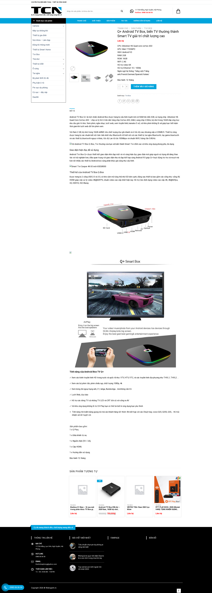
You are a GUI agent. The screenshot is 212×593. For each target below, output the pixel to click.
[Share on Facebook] (120, 101)
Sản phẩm (110, 21)
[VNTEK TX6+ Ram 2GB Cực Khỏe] (139, 489)
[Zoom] (72, 68)
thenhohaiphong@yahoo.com (46, 564)
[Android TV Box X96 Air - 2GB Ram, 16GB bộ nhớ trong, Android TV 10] (110, 489)
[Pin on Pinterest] (133, 101)
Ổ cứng (36, 68)
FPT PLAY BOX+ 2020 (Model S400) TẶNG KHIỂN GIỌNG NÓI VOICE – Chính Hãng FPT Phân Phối (168, 508)
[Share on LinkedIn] (137, 101)
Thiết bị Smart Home (42, 49)
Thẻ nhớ (36, 59)
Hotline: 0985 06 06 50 (144, 12)
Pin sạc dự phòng (40, 87)
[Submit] (122, 11)
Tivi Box (36, 54)
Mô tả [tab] (72, 111)
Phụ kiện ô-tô (38, 83)
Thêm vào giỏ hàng (143, 86)
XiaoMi (36, 97)
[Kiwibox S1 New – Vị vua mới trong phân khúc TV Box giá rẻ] (82, 489)
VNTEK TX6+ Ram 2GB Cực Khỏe (138, 508)
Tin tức (124, 21)
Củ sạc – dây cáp (40, 92)
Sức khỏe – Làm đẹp (41, 40)
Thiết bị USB (38, 64)
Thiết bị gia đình (39, 35)
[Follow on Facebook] (179, 591)
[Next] (110, 49)
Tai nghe (36, 73)
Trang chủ (81, 21)
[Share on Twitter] (124, 101)
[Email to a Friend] (128, 101)
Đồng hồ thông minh (41, 45)
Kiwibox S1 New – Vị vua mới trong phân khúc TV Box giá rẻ (82, 508)
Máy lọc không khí (40, 31)
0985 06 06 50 (40, 556)
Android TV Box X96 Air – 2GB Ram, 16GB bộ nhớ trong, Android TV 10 (109, 508)
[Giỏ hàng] (178, 11)
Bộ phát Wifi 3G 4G (41, 78)
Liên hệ (159, 21)
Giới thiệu (96, 21)
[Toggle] (64, 25)
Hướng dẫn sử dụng (141, 21)
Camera (36, 26)
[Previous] (73, 49)
